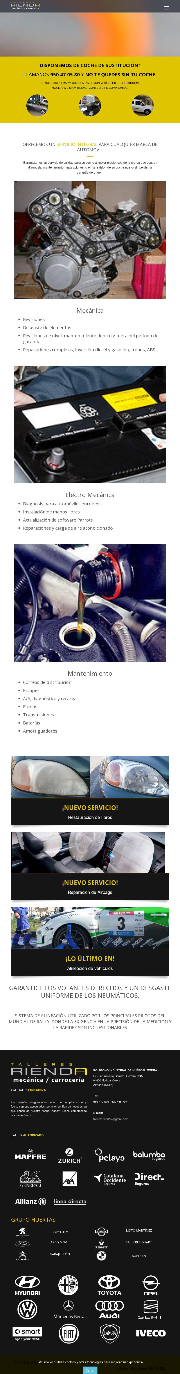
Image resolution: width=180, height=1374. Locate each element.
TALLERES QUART (139, 1242)
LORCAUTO (60, 1232)
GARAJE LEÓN (60, 1254)
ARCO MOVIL (59, 1242)
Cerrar (90, 1370)
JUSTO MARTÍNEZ (139, 1230)
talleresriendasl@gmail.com (110, 1119)
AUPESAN (139, 1256)
